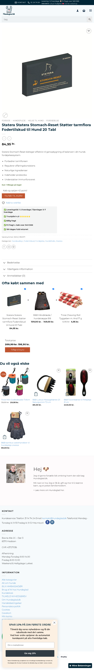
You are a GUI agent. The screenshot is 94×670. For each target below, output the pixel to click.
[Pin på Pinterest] (13, 247)
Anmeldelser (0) (16, 275)
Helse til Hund (36, 121)
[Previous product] (9, 138)
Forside (6, 121)
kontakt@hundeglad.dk (54, 518)
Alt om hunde (9, 583)
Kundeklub (7, 593)
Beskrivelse (13, 262)
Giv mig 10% (30, 653)
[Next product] (4, 138)
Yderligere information (20, 269)
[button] (83, 10)
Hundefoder (50, 241)
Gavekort (6, 613)
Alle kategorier (9, 579)
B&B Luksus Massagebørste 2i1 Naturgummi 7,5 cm (46, 401)
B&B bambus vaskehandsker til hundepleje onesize (15, 444)
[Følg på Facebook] (47, 522)
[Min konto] (77, 10)
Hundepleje (19, 121)
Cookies (6, 609)
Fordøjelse (52, 121)
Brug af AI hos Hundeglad (15, 589)
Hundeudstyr (17, 241)
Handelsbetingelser (12, 603)
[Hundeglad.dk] (14, 10)
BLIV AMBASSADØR (12, 586)
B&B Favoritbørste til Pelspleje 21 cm (77, 401)
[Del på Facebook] (4, 247)
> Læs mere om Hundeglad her (48, 490)
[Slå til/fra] (4, 263)
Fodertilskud (29, 241)
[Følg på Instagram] (52, 522)
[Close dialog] (54, 622)
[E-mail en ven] (9, 247)
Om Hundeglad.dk (11, 600)
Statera (59, 241)
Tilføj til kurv (13, 196)
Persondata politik (11, 606)
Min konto (7, 616)
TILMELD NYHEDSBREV (14, 596)
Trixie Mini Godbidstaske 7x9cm (15, 400)
